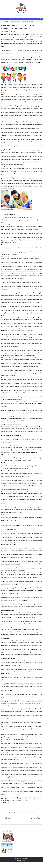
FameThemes (23, 860)
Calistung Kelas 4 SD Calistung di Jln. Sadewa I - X (20, 812)
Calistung (6, 21)
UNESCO (10, 56)
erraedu (13, 31)
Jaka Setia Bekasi (33, 812)
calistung (8, 39)
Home (3, 21)
